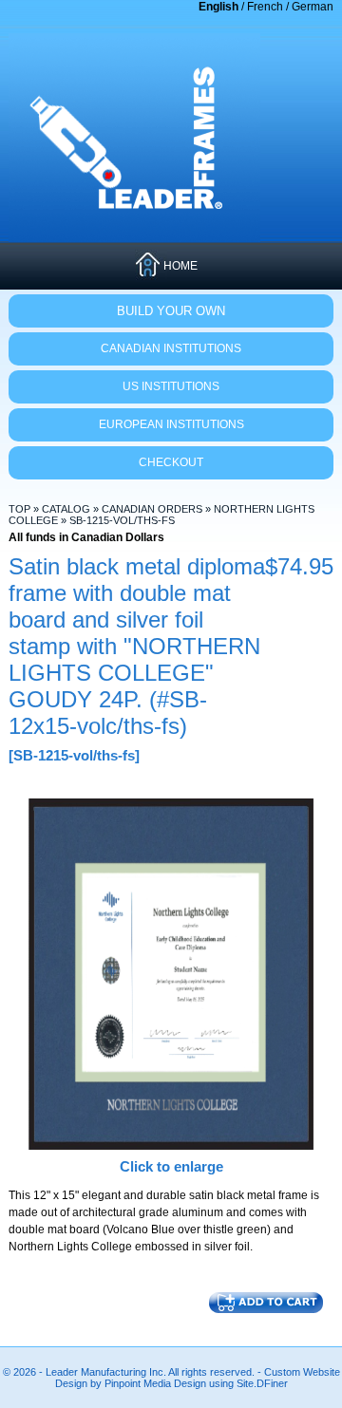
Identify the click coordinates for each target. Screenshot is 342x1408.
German (312, 6)
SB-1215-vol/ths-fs (122, 520)
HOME (180, 265)
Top (19, 509)
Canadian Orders (152, 509)
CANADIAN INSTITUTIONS (171, 348)
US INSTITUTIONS (171, 386)
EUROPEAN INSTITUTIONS (171, 424)
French (265, 6)
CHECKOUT (171, 462)
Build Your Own (171, 311)
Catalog (66, 509)
